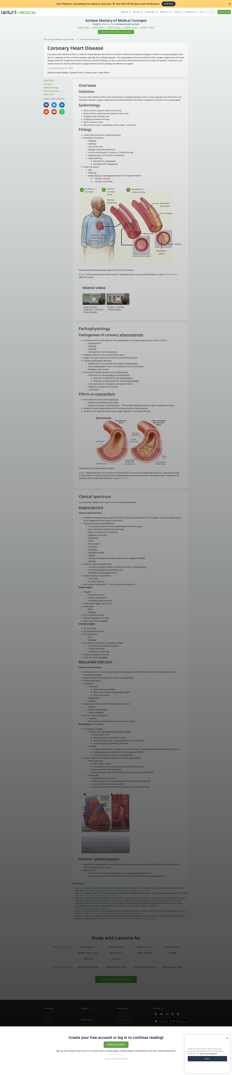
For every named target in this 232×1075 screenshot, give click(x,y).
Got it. (207, 1058)
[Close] (227, 1038)
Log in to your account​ (116, 1059)
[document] (116, 537)
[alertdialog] (116, 4)
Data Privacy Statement (208, 1053)
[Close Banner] (229, 4)
